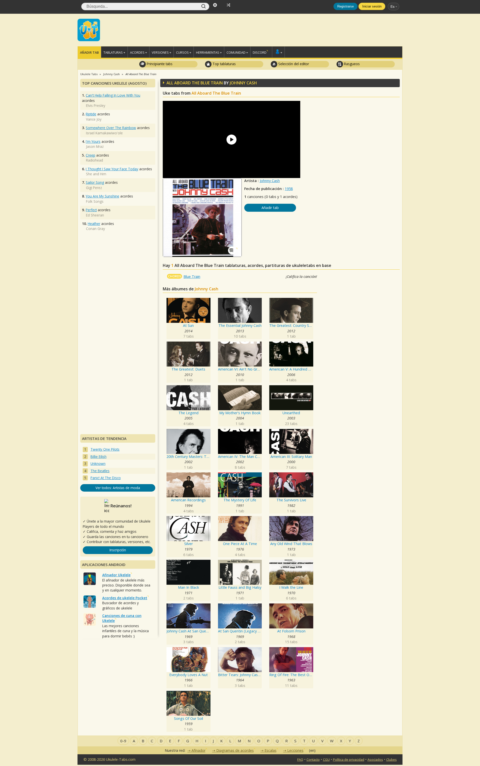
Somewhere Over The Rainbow (111, 127)
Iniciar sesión (372, 6)
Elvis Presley (95, 105)
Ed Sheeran (95, 215)
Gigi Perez (94, 187)
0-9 (123, 740)
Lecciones (295, 750)
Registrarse (345, 6)
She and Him (96, 174)
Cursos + (183, 52)
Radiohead (94, 160)
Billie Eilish (98, 456)
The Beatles (100, 470)
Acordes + (138, 52)
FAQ (300, 759)
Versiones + (161, 52)
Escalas (270, 750)
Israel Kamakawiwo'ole (104, 133)
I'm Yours (93, 141)
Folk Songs (95, 201)
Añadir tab (89, 52)
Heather (94, 223)
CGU (326, 759)
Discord (259, 52)
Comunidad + (237, 52)
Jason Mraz (95, 146)
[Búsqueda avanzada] (215, 4)
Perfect (91, 209)
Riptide (91, 114)
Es (392, 6)
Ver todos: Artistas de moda (118, 487)
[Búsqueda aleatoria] (228, 4)
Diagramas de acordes (235, 750)
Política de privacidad (348, 759)
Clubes (391, 759)
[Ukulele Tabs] (89, 29)
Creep (90, 155)
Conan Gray (95, 228)
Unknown (98, 463)
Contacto (313, 759)
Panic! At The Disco (105, 477)
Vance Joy (94, 119)
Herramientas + (209, 52)
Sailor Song (95, 182)
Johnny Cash (270, 180)
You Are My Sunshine (102, 196)
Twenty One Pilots (105, 449)
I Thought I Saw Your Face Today (112, 169)
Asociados (375, 759)
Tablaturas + (114, 52)
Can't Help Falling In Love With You (113, 95)
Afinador (199, 750)
